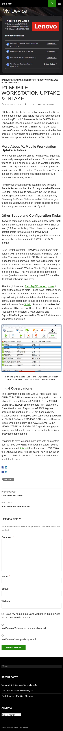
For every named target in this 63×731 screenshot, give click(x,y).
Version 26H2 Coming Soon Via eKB (19, 685)
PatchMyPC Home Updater (39, 286)
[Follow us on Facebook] (3, 467)
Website (6, 601)
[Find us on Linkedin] (6, 467)
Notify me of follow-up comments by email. (24, 628)
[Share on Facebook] (3, 472)
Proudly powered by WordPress (15, 727)
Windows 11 (13, 82)
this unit (24, 448)
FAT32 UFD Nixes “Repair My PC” (18, 690)
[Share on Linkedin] (6, 472)
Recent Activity (45, 80)
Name (6, 576)
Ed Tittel (7, 3)
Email (5, 588)
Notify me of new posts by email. (19, 639)
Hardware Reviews (11, 80)
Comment (8, 537)
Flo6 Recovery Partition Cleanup (17, 696)
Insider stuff (29, 80)
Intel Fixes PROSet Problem (16, 505)
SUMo (27, 304)
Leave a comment (48, 104)
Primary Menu (59, 3)
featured (8, 479)
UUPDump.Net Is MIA (12, 494)
